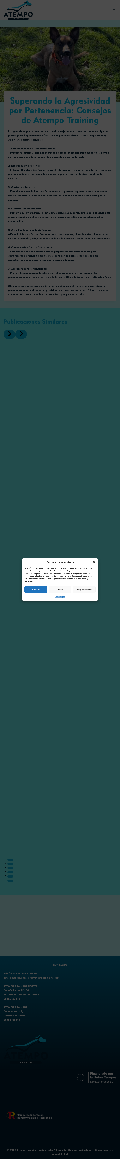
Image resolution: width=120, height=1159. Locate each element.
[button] (94, 562)
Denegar (60, 589)
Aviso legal (60, 597)
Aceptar (36, 589)
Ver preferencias (84, 589)
